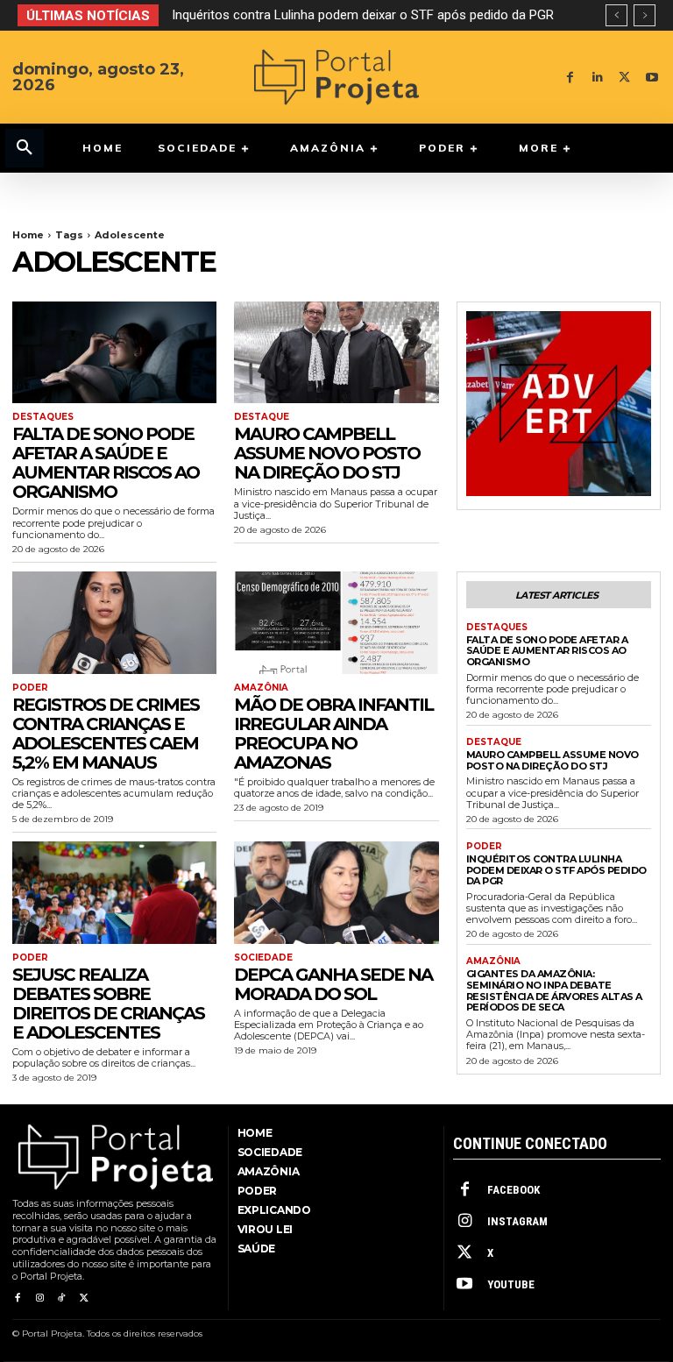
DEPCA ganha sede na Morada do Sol (333, 984)
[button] (24, 148)
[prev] (616, 15)
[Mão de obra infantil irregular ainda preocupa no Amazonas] (336, 622)
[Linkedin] (597, 77)
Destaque (261, 417)
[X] (624, 77)
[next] (644, 15)
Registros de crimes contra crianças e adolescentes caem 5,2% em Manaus (105, 733)
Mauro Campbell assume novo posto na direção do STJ (327, 453)
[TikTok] (61, 1298)
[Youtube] (651, 77)
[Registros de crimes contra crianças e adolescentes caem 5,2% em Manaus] (114, 622)
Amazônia (261, 688)
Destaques (43, 417)
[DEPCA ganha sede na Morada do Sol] (336, 892)
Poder (30, 688)
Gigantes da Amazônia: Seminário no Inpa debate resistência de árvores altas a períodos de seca (554, 990)
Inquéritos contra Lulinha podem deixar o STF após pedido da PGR (363, 15)
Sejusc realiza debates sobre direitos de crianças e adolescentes (108, 1003)
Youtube (511, 1284)
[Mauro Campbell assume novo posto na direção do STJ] (336, 352)
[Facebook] (570, 77)
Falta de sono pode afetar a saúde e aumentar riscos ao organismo (105, 462)
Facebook (513, 1189)
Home (28, 235)
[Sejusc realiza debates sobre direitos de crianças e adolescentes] (114, 892)
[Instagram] (39, 1298)
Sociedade (263, 958)
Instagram (517, 1221)
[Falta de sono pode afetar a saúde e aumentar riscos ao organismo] (114, 352)
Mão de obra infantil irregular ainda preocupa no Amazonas (333, 733)
